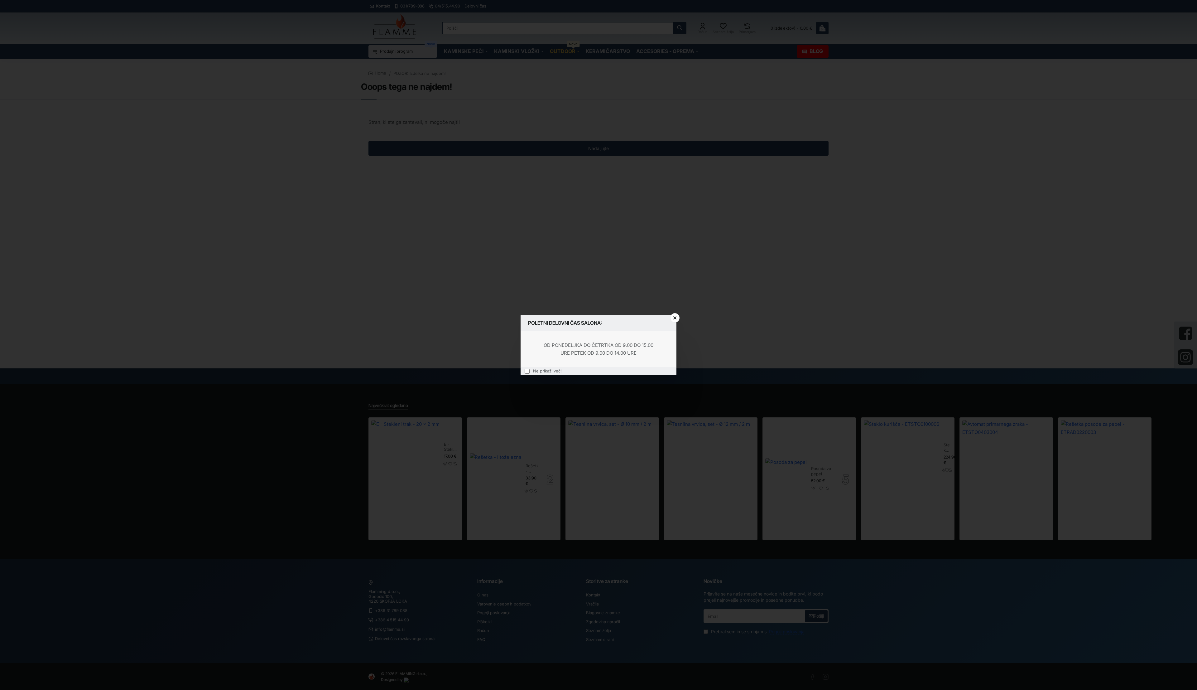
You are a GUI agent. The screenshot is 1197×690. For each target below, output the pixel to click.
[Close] (675, 318)
